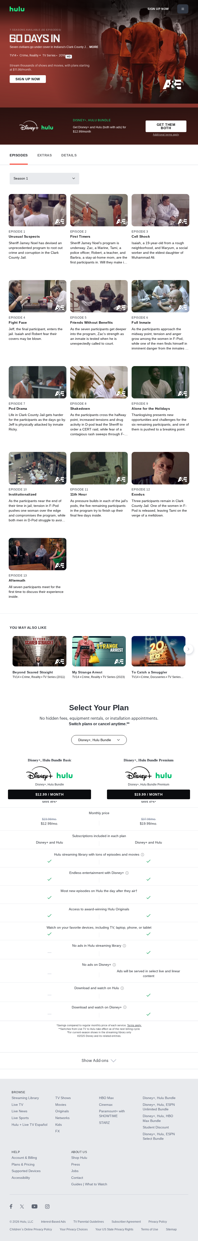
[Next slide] (188, 649)
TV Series (49, 55)
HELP (16, 1152)
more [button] (94, 47)
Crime (24, 55)
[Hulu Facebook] (15, 1206)
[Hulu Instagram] (47, 1206)
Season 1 (21, 178)
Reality (33, 55)
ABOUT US (79, 1152)
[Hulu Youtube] (38, 1206)
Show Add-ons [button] (95, 1061)
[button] (19, 154)
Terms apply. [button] (134, 1025)
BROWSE (18, 1092)
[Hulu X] (26, 1206)
